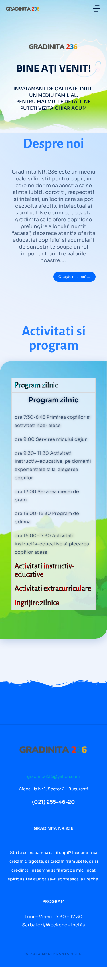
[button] (96, 8)
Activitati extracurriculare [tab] (53, 588)
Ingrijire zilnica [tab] (37, 603)
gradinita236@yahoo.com (53, 776)
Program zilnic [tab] (36, 385)
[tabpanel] (53, 475)
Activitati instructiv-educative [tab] (44, 570)
